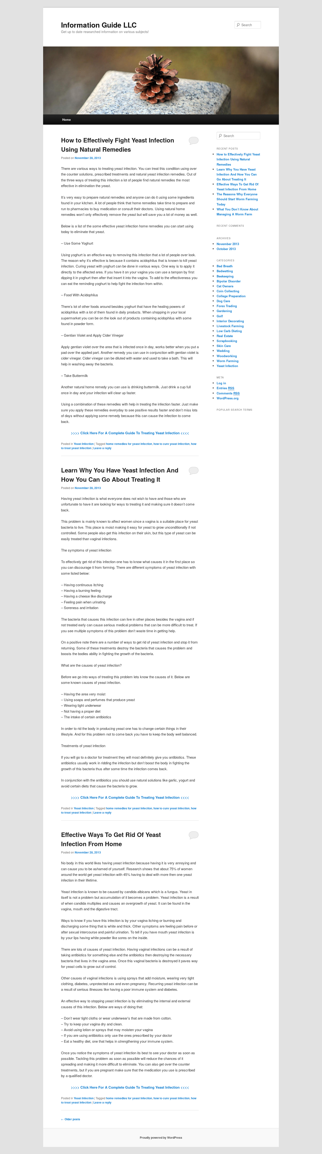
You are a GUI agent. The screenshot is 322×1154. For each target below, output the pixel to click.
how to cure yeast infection (171, 444)
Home (66, 119)
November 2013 (228, 244)
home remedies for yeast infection (129, 444)
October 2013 (226, 249)
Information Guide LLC (99, 25)
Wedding (223, 350)
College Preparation (231, 296)
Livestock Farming (230, 326)
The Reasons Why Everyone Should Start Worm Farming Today (237, 199)
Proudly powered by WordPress (161, 1137)
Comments (228, 393)
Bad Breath (225, 266)
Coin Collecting (228, 291)
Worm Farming (228, 361)
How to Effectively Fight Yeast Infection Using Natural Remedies (238, 159)
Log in (221, 383)
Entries (225, 388)
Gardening (224, 311)
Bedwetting (225, 271)
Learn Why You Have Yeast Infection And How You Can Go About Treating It (237, 174)
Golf (220, 316)
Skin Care (224, 345)
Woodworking (227, 356)
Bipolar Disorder (229, 281)
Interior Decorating (230, 321)
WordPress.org (228, 398)
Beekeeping (225, 276)
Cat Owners (225, 286)
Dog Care (223, 301)
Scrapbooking (227, 341)
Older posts (70, 1119)
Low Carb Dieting (229, 331)
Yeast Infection (84, 444)
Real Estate (225, 336)
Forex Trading (227, 306)
